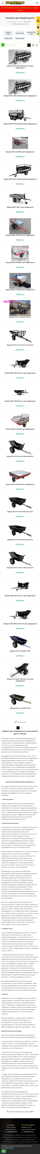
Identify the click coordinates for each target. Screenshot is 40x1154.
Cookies (11, 1148)
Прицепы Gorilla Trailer (31, 33)
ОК (4, 1151)
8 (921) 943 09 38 (12, 1131)
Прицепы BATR (20, 33)
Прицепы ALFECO (8, 33)
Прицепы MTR (8, 38)
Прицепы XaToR (20, 38)
